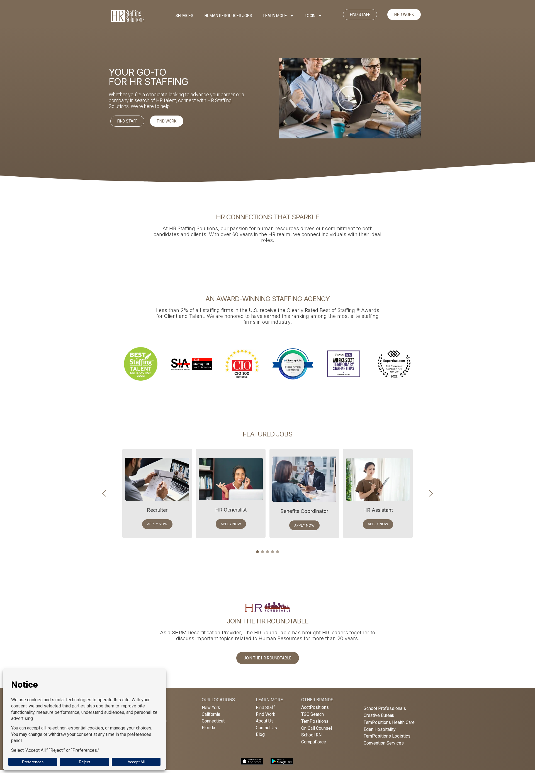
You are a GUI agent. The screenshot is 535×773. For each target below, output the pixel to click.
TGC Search (312, 714)
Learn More (275, 15)
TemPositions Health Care (389, 722)
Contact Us (266, 727)
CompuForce (313, 742)
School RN (311, 735)
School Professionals (385, 708)
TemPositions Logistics (387, 736)
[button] (350, 98)
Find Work (265, 714)
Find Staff (265, 707)
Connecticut (213, 721)
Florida (208, 727)
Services (184, 15)
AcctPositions (315, 707)
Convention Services (384, 743)
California (211, 714)
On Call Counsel (316, 728)
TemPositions (315, 721)
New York (211, 707)
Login (310, 15)
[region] (267, 363)
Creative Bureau (379, 715)
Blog (260, 734)
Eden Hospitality (380, 729)
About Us (265, 721)
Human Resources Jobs (228, 15)
